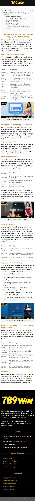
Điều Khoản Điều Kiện (10, 461)
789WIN (4, 411)
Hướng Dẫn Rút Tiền (9, 486)
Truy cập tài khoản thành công (15, 25)
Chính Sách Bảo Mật (9, 464)
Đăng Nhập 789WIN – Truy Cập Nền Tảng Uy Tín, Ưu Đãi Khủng (17, 14)
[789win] (17, 3)
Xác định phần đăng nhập (14, 21)
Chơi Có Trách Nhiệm (9, 467)
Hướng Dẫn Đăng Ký (9, 478)
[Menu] (2, 3)
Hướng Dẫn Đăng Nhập (10, 480)
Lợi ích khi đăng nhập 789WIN (13, 16)
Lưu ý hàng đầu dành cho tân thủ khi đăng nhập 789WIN (18, 27)
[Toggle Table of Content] (30, 10)
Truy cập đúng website (13, 20)
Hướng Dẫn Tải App (9, 489)
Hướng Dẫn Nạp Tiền (9, 483)
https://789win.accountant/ (18, 441)
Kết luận (8, 30)
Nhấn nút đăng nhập (13, 23)
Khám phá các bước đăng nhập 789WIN (16, 18)
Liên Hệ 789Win (8, 458)
